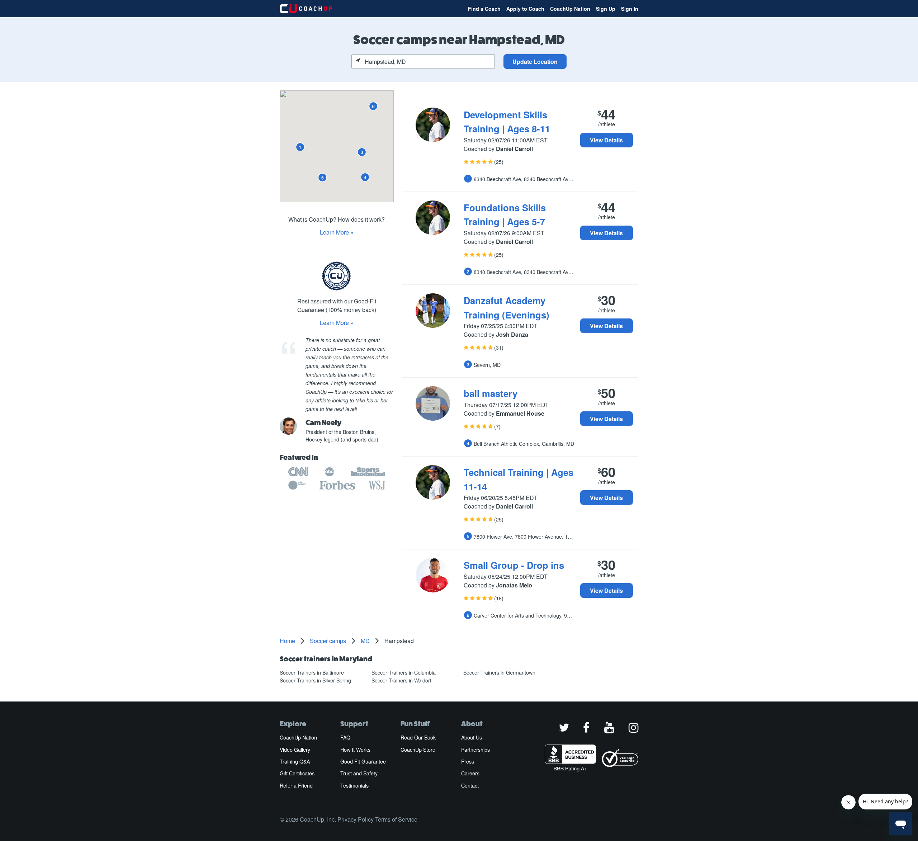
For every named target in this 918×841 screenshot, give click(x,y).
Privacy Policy (355, 819)
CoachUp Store (418, 749)
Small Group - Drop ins (514, 565)
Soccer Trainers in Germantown (499, 672)
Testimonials (354, 785)
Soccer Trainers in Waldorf (401, 680)
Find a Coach (484, 8)
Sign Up (605, 8)
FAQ (345, 737)
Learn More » (337, 232)
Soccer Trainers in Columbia (404, 672)
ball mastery (490, 393)
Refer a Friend (296, 785)
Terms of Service (396, 819)
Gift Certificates (297, 773)
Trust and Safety (359, 773)
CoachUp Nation (570, 8)
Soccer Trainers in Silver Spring (315, 680)
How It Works (355, 749)
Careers (470, 773)
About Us (471, 737)
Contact (470, 785)
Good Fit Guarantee (363, 761)
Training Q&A (295, 761)
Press (467, 761)
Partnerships (475, 749)
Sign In (629, 8)
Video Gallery (295, 749)
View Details (606, 140)
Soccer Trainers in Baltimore (312, 672)
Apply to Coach (525, 8)
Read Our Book (418, 737)
